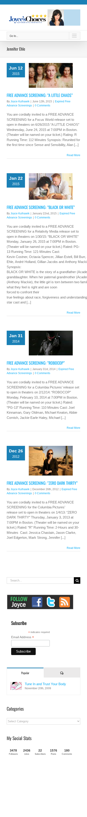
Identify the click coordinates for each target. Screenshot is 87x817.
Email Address (22, 637)
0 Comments (42, 105)
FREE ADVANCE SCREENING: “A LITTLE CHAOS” (40, 95)
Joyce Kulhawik (19, 101)
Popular (25, 673)
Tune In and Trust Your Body (45, 684)
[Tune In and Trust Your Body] (16, 684)
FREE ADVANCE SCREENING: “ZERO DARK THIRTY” (42, 483)
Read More (73, 155)
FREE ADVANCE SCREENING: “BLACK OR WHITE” (41, 207)
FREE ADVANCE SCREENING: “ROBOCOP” (36, 363)
